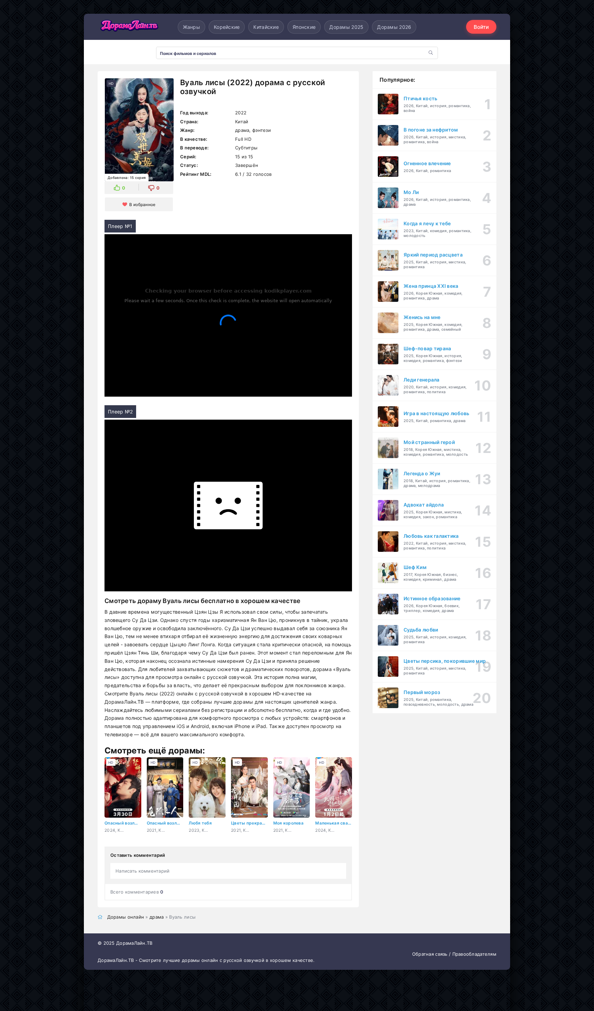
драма (157, 917)
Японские (304, 27)
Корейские (227, 27)
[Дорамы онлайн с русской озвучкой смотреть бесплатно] (129, 27)
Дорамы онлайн (125, 917)
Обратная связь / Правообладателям (454, 954)
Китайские (266, 27)
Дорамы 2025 (346, 27)
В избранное (142, 204)
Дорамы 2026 (394, 27)
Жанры (191, 27)
